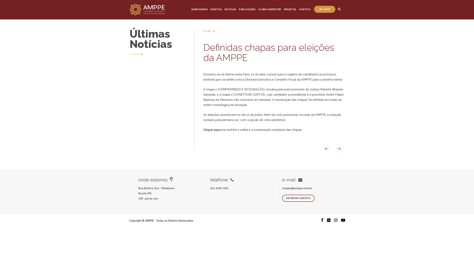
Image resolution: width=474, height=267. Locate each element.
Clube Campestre (269, 9)
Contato (305, 9)
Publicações (247, 9)
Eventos (216, 9)
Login (326, 9)
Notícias (230, 9)
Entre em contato (298, 198)
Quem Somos (199, 9)
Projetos (290, 9)
